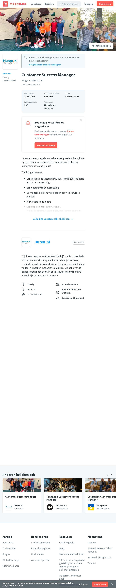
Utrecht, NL (37, 80)
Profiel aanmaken (46, 145)
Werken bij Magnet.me (99, 557)
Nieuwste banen (11, 565)
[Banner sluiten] (81, 120)
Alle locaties (37, 554)
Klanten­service (72, 96)
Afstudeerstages (11, 560)
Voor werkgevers (40, 560)
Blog (61, 548)
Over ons (92, 542)
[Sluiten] (112, 584)
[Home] (14, 4)
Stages (6, 554)
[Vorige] (107, 475)
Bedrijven (49, 3)
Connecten (79, 242)
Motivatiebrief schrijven (71, 554)
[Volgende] (111, 475)
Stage (25, 80)
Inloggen (88, 3)
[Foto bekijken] (38, 29)
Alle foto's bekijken (101, 45)
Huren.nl (7, 73)
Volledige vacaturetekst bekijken (51, 218)
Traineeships (9, 548)
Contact (92, 563)
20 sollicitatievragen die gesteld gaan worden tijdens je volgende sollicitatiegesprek (71, 564)
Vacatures (36, 3)
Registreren (105, 3)
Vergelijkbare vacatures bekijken (45, 64)
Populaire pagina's (40, 548)
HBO (26, 105)
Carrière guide (66, 542)
